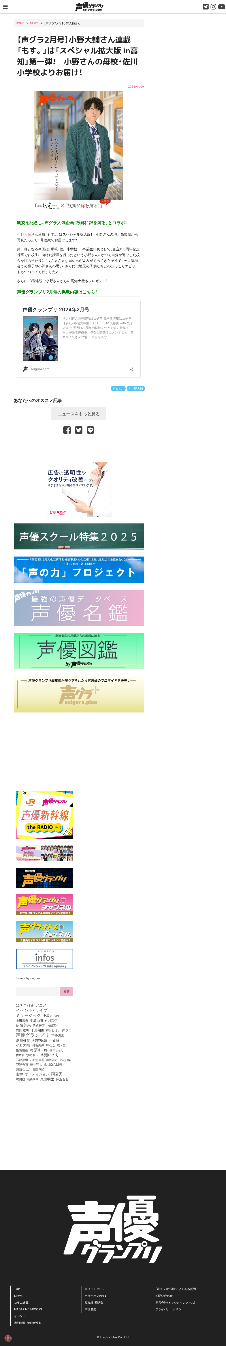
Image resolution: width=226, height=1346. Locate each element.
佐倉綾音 (39, 1025)
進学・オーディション (32, 1074)
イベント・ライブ (31, 1010)
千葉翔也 (37, 1030)
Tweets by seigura (28, 978)
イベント (20, 1316)
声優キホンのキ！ (95, 1296)
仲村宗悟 (51, 1020)
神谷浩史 (52, 1060)
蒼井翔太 (36, 1064)
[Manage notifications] (7, 1338)
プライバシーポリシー (169, 1309)
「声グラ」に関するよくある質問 (175, 1289)
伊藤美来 (23, 1025)
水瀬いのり (49, 1054)
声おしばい (53, 1030)
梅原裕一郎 (39, 1050)
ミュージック (28, 1015)
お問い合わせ (164, 1296)
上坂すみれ (51, 1015)
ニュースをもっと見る (79, 414)
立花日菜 (65, 1059)
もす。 (119, 388)
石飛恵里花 (37, 1059)
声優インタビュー (96, 1289)
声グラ (67, 1030)
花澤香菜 (22, 1064)
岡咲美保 (38, 1045)
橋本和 (20, 1055)
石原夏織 (22, 1059)
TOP (17, 1289)
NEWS (18, 1296)
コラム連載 (21, 1302)
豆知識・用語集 (94, 1302)
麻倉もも (62, 1079)
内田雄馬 (22, 1030)
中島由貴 (36, 1020)
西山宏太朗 (53, 1064)
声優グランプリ (32, 1035)
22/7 (19, 1005)
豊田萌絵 (39, 1069)
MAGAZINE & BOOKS (28, 1309)
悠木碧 (61, 1045)
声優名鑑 (90, 1309)
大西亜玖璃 (39, 1041)
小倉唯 (54, 1040)
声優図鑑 (57, 1035)
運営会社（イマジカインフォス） (175, 1302)
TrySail (29, 1005)
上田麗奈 (22, 1020)
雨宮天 (56, 1074)
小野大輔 (24, 234)
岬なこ (50, 1045)
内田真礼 (53, 1025)
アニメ (41, 1005)
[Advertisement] (79, 447)
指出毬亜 (22, 1050)
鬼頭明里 (47, 1079)
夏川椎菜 (23, 1040)
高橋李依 (32, 1079)
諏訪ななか (23, 1069)
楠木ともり (56, 1050)
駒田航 (20, 1079)
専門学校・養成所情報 (27, 1323)
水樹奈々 (32, 1055)
